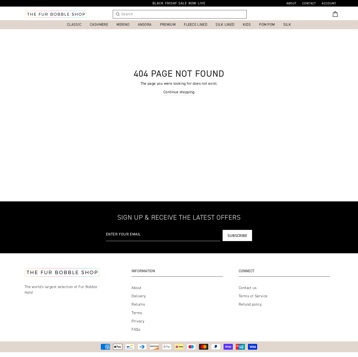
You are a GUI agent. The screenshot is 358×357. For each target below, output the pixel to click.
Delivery (139, 296)
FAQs (136, 329)
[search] (182, 14)
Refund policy (250, 304)
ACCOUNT (329, 3)
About (136, 287)
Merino (122, 24)
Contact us (247, 287)
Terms (137, 312)
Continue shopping (179, 91)
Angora (145, 24)
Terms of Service (253, 296)
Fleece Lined (195, 24)
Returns (138, 304)
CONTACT (309, 3)
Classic (74, 24)
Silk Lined (225, 24)
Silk (287, 24)
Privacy (138, 321)
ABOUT (291, 3)
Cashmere (99, 24)
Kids (247, 24)
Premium (168, 24)
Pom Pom (267, 24)
